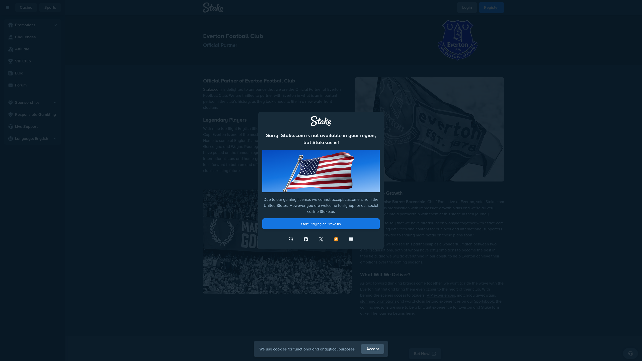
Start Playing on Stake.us (321, 223)
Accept (372, 349)
